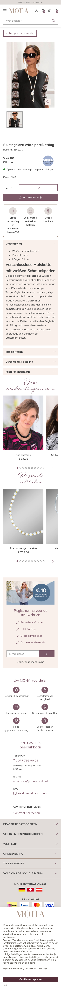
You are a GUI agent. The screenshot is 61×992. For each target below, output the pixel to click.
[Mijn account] (36, 10)
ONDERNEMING (13, 853)
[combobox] (30, 21)
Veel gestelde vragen (32, 793)
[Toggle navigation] (5, 10)
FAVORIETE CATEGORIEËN (20, 824)
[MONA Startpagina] (19, 10)
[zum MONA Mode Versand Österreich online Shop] (39, 890)
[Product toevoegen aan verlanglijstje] (38, 187)
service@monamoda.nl (32, 781)
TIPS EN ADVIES (13, 863)
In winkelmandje (32, 197)
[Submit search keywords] (53, 21)
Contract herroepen (26, 813)
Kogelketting (23, 454)
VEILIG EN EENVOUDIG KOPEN (23, 834)
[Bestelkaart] (49, 10)
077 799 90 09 (28, 760)
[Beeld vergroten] (48, 102)
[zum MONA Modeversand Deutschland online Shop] (22, 890)
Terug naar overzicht (21, 33)
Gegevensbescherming (30, 661)
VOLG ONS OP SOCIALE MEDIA (23, 873)
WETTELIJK (10, 843)
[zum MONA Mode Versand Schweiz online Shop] (30, 890)
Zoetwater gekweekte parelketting (23, 548)
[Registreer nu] (47, 653)
